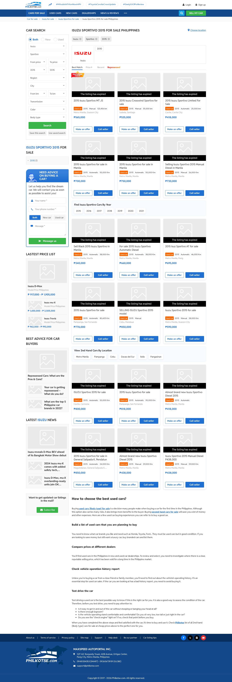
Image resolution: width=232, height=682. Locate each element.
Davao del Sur (127, 356)
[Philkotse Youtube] (203, 637)
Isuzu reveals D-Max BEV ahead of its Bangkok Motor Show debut (47, 453)
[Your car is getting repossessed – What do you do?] (35, 390)
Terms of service (48, 637)
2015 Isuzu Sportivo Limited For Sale (182, 102)
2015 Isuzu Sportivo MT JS (88, 100)
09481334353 (83, 661)
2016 (88, 210)
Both (35, 39)
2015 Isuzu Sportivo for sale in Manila (90, 166)
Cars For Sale (36, 13)
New (48, 39)
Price (88, 67)
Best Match (77, 67)
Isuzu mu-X (50, 302)
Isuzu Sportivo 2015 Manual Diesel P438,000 (184, 457)
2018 (109, 210)
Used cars (55, 13)
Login (188, 4)
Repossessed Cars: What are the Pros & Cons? (46, 377)
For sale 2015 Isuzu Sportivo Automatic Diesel (135, 248)
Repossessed (113, 67)
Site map (84, 637)
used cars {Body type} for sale (94, 508)
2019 (120, 210)
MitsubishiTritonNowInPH (69, 4)
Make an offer (83, 129)
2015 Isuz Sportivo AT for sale (181, 246)
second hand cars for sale (165, 511)
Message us (49, 241)
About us (30, 637)
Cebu (112, 356)
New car (47, 217)
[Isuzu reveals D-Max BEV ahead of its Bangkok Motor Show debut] (47, 438)
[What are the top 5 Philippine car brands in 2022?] (35, 404)
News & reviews (110, 13)
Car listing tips (150, 637)
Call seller (103, 129)
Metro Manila (82, 356)
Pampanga (99, 356)
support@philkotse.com (88, 665)
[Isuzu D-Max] (47, 272)
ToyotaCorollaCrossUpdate (103, 4)
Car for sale (32, 19)
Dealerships (89, 13)
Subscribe (49, 510)
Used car (59, 217)
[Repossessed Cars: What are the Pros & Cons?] (47, 361)
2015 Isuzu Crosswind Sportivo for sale (138, 102)
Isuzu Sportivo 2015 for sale (180, 310)
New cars (71, 13)
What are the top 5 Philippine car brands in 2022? (55, 405)
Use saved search (57, 133)
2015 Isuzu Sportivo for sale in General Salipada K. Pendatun (90, 457)
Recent (100, 67)
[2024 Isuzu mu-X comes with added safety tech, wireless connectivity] (35, 466)
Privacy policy (68, 637)
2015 (78, 210)
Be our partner (130, 637)
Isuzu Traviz (50, 318)
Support (98, 637)
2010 (32, 160)
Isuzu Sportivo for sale (68, 19)
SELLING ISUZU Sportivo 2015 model (136, 312)
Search (47, 125)
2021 (141, 210)
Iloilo (142, 356)
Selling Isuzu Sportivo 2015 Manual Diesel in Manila (184, 166)
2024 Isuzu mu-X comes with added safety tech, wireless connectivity (54, 467)
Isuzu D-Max (35, 286)
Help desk (113, 637)
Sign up (202, 4)
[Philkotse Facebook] (183, 637)
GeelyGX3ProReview (134, 4)
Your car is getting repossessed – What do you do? (54, 391)
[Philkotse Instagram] (196, 637)
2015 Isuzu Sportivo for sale (89, 310)
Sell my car (196, 13)
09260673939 (106, 661)
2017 (99, 210)
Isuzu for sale (48, 19)
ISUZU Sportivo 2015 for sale (90, 392)
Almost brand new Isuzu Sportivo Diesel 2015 (183, 394)
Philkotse (179, 622)
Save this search (37, 133)
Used (61, 39)
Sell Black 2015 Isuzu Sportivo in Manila (92, 248)
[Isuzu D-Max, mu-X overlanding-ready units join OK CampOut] (35, 480)
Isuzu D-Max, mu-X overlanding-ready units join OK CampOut (55, 481)
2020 (130, 210)
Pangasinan (155, 356)
